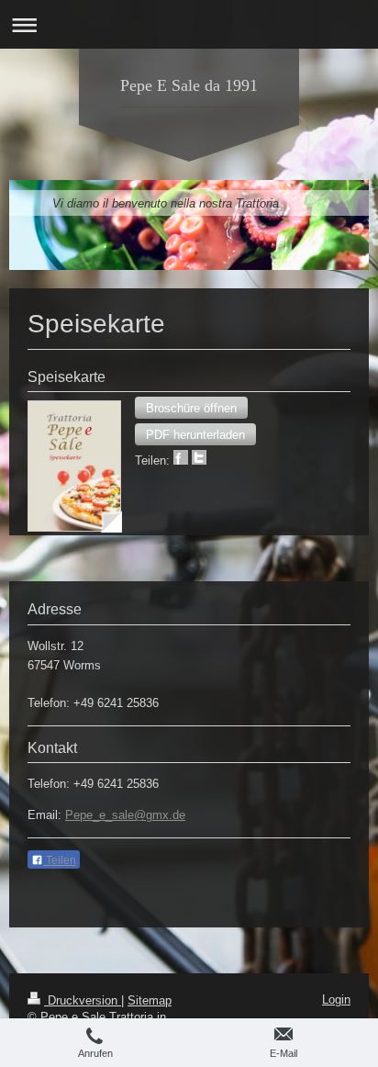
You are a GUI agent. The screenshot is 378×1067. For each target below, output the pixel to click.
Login (336, 999)
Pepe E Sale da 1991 (189, 85)
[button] (191, 408)
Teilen (59, 860)
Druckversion (82, 1000)
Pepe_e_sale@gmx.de (125, 815)
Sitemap (150, 1000)
